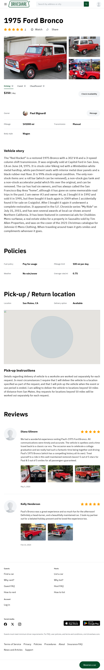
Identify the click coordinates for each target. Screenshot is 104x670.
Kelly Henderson (30, 504)
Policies (38, 644)
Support (29, 649)
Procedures (50, 644)
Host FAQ (59, 586)
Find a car (9, 573)
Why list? (58, 580)
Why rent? (9, 580)
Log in (7, 604)
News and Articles (13, 649)
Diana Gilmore (29, 431)
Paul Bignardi (38, 113)
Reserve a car (89, 665)
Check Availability (89, 94)
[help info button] (12, 86)
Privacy (27, 644)
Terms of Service (12, 644)
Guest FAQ (9, 586)
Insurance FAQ (75, 644)
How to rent (10, 592)
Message (93, 113)
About (62, 644)
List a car (58, 573)
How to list (59, 592)
